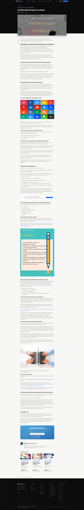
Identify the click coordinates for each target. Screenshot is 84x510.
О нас (31, 485)
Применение (34, 1)
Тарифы (50, 1)
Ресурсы (39, 1)
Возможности (45, 1)
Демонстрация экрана (53, 489)
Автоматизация (52, 486)
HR (59, 493)
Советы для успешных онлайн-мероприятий (26, 7)
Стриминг (51, 485)
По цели (60, 488)
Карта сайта (32, 489)
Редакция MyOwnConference (24, 12)
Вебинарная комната (53, 492)
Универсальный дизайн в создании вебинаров (36, 463)
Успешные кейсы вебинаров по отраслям (48, 463)
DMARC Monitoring (20, 507)
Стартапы (60, 496)
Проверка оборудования (42, 493)
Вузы (60, 489)
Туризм (60, 499)
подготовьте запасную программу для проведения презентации (33, 384)
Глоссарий (41, 486)
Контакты (32, 486)
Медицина (60, 500)
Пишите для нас (33, 488)
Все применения (61, 485)
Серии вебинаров (52, 493)
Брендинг (51, 495)
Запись (51, 496)
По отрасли (61, 486)
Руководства (42, 488)
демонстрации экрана (39, 385)
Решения (28, 1)
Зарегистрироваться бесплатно (38, 433)
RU (56, 1)
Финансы (60, 492)
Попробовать (65, 1)
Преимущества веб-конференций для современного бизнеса (25, 463)
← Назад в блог (20, 5)
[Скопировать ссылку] (18, 43)
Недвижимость (61, 495)
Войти (60, 1)
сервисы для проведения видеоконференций (37, 285)
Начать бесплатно (49, 197)
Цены (41, 489)
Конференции (52, 488)
